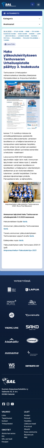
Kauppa (5, 442)
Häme (27, 31)
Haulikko (27, 421)
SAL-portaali (7, 439)
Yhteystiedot (7, 424)
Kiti (3, 436)
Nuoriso (34, 36)
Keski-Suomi (22, 34)
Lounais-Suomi (23, 36)
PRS (25, 437)
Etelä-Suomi (18, 31)
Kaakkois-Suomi (10, 34)
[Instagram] (8, 404)
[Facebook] (4, 404)
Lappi (38, 34)
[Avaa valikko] (38, 5)
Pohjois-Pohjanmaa (30, 38)
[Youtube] (12, 404)
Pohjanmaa (16, 38)
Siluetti (27, 429)
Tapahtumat (7, 418)
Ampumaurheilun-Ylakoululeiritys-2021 (20, 250)
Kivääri (31, 34)
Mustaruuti (28, 435)
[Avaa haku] (32, 5)
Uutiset (5, 421)
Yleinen (6, 40)
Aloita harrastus (8, 433)
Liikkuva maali (10, 36)
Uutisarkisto (13, 13)
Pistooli (7, 38)
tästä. (25, 222)
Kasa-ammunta (30, 432)
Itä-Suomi (35, 31)
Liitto (4, 415)
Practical (28, 426)
